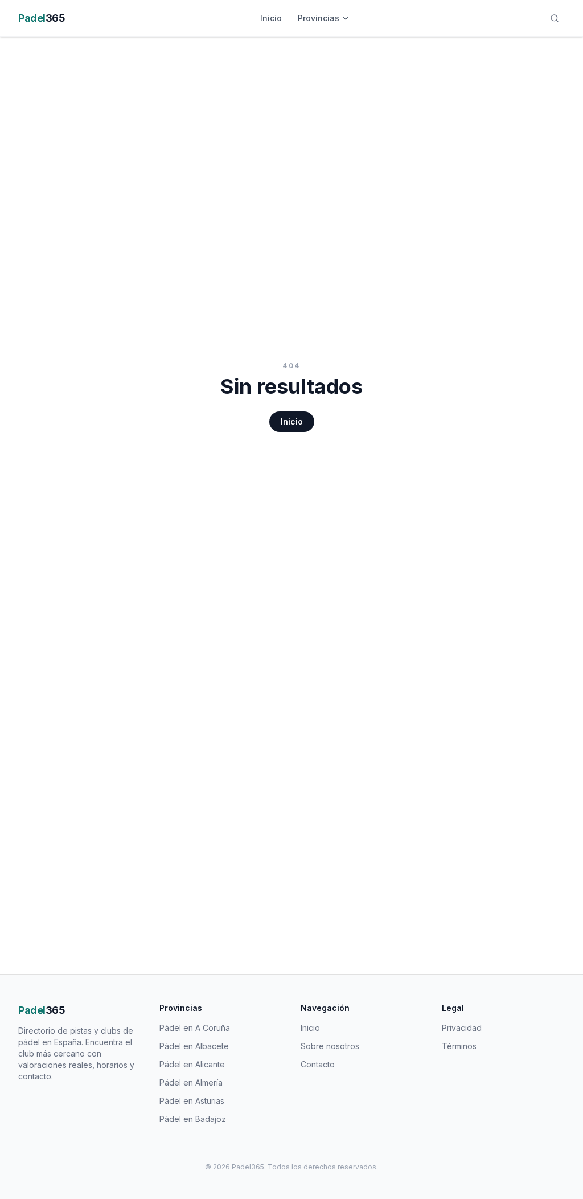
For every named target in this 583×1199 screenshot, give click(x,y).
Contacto (318, 1064)
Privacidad (462, 1028)
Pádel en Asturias (191, 1101)
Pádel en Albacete (194, 1046)
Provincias (318, 18)
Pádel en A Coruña (194, 1028)
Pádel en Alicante (192, 1064)
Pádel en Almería (191, 1082)
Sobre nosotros (330, 1046)
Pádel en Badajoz (192, 1119)
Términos (459, 1046)
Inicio (271, 18)
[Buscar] (554, 18)
